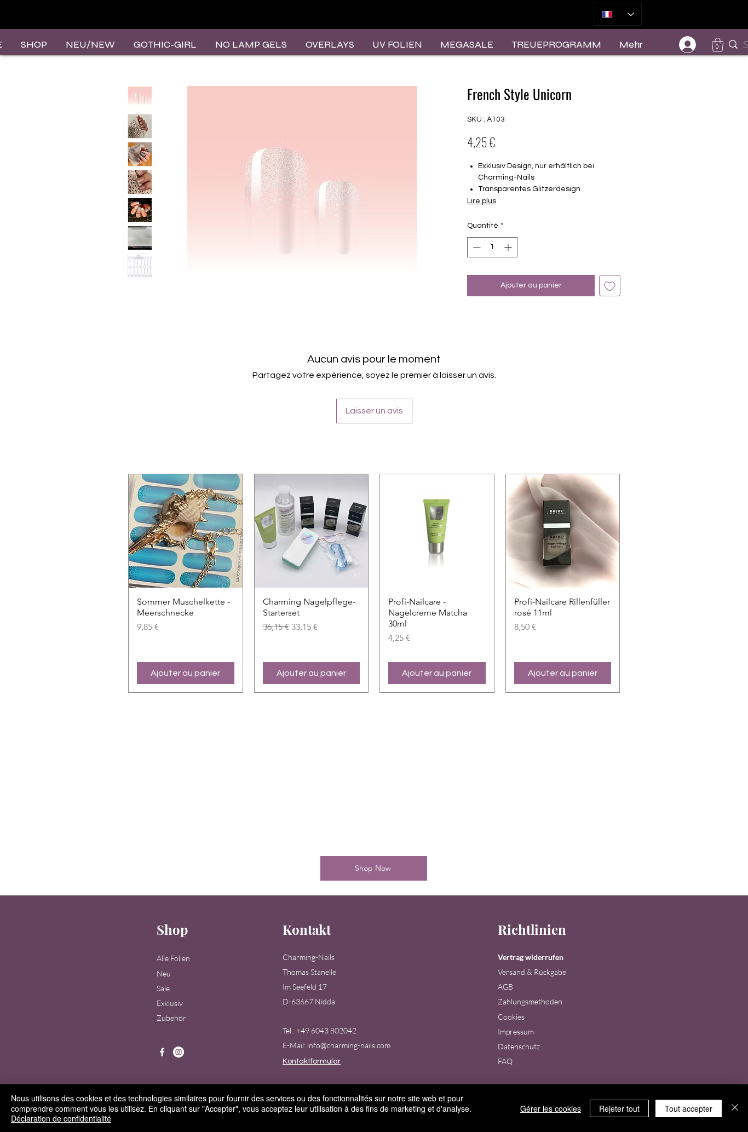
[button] (717, 44)
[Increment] (509, 247)
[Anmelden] (688, 44)
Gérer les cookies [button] (550, 1108)
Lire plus (481, 201)
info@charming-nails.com (348, 1045)
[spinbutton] (492, 247)
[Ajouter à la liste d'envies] (609, 285)
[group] (374, 583)
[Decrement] (475, 247)
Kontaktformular (312, 1061)
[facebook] (162, 1052)
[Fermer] (734, 1108)
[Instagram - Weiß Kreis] (178, 1052)
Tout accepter (688, 1108)
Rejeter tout (619, 1108)
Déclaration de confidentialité (61, 1118)
